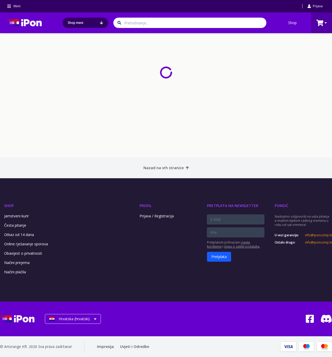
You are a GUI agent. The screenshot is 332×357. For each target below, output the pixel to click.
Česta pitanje (15, 225)
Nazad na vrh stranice (163, 167)
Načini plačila (15, 271)
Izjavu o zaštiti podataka (241, 246)
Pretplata (219, 256)
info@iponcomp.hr (318, 235)
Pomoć (281, 205)
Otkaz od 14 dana (19, 234)
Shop (292, 22)
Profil (145, 205)
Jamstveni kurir (16, 215)
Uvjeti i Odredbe (134, 346)
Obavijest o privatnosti (23, 253)
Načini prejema (17, 262)
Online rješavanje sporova (26, 243)
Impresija (105, 346)
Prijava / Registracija (157, 215)
